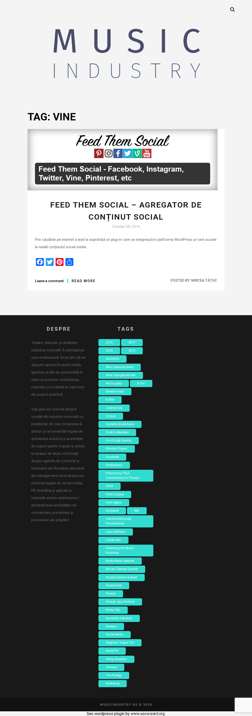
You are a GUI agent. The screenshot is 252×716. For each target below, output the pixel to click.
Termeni (111, 667)
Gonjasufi (112, 510)
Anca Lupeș (114, 383)
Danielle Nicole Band (120, 424)
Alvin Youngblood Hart (121, 375)
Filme (109, 486)
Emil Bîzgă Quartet (118, 440)
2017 (131, 342)
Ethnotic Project (116, 448)
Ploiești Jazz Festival (120, 601)
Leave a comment (49, 281)
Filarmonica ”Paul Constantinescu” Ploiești (122, 476)
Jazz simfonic (116, 532)
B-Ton (141, 383)
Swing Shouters (116, 659)
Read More (83, 281)
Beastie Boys (115, 391)
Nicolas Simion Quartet (121, 577)
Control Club (114, 408)
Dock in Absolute (117, 432)
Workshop (112, 683)
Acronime (112, 358)
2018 (109, 350)
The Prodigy (114, 675)
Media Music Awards (120, 561)
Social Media (114, 634)
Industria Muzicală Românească (118, 521)
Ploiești (111, 593)
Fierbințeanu (114, 465)
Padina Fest (114, 585)
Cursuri (111, 416)
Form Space (114, 502)
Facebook (112, 457)
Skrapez (111, 626)
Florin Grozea (115, 494)
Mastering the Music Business (120, 550)
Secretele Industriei (119, 618)
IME (136, 510)
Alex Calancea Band (119, 367)
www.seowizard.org (148, 713)
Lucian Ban (113, 540)
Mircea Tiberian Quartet (122, 569)
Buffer (110, 399)
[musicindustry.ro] (126, 55)
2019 (131, 350)
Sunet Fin (112, 650)
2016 (109, 342)
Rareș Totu (113, 610)
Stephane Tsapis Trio (120, 642)
